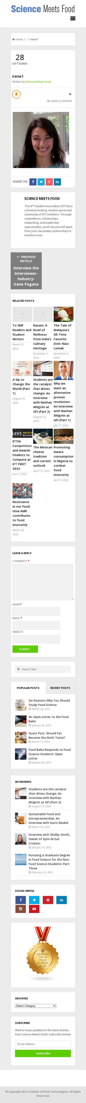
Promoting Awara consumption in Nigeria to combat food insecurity (64, 461)
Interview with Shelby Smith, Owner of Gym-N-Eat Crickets (49, 839)
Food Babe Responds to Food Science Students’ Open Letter (50, 754)
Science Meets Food (38, 81)
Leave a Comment (61, 101)
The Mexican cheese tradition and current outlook (42, 456)
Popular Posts (28, 688)
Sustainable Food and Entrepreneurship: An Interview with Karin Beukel (48, 818)
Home (19, 39)
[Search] (18, 669)
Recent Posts (60, 688)
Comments (21, 561)
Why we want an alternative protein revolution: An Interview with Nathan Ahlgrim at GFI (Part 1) (63, 401)
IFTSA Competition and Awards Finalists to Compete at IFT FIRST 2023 (22, 455)
